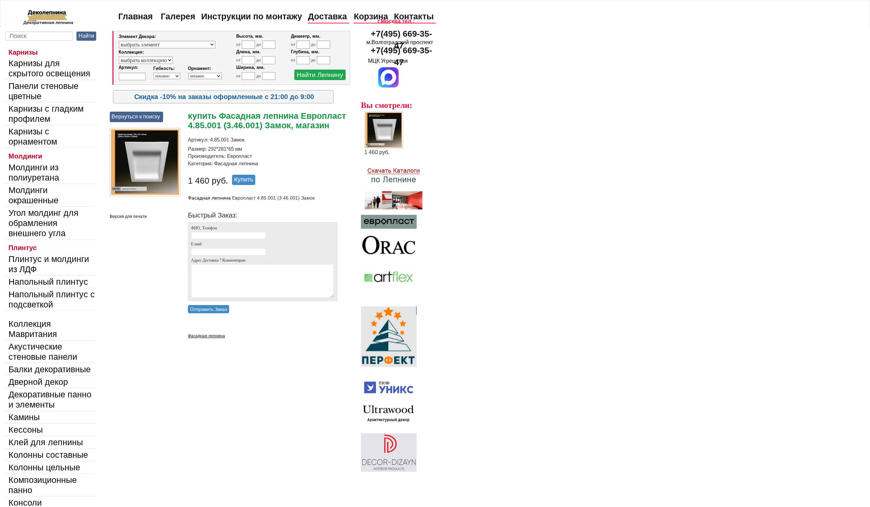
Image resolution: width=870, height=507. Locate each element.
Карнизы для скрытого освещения (49, 68)
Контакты (414, 16)
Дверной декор (38, 382)
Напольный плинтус (48, 281)
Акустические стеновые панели (42, 351)
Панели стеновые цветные (43, 91)
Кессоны (25, 429)
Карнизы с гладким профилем (46, 114)
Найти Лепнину (320, 74)
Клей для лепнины (45, 442)
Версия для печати (128, 216)
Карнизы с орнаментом (32, 136)
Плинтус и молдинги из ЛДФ (48, 264)
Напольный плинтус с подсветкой (51, 299)
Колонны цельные (44, 467)
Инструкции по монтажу (251, 16)
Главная (135, 16)
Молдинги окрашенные (33, 195)
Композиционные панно (42, 485)
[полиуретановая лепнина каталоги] (399, 185)
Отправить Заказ (208, 309)
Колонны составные (48, 454)
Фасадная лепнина (209, 198)
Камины (24, 417)
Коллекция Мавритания (32, 329)
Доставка (327, 16)
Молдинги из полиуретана (33, 172)
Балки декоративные (49, 369)
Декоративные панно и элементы (49, 399)
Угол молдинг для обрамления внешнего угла (43, 223)
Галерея (178, 16)
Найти (86, 36)
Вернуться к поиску (135, 116)
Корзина (371, 16)
